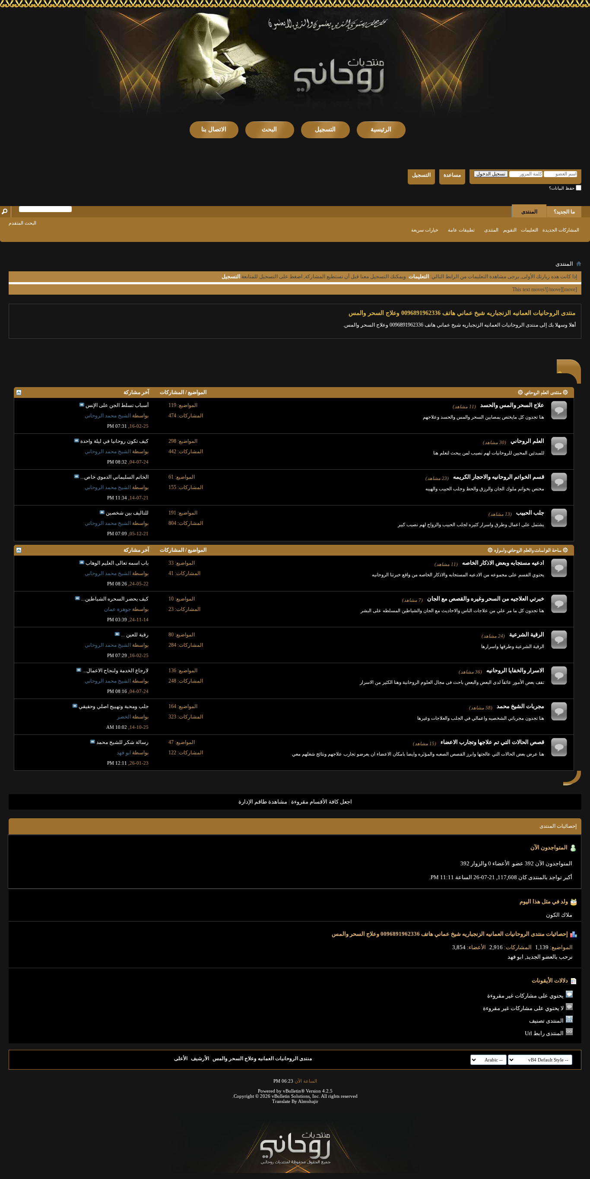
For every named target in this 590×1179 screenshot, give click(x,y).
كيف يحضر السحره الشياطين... (115, 599)
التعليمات (529, 229)
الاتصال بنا (213, 129)
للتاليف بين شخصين (127, 513)
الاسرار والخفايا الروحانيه (515, 670)
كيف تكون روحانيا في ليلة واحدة (114, 441)
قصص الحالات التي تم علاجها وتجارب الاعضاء (492, 742)
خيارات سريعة (424, 229)
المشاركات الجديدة (560, 229)
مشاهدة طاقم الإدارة (262, 801)
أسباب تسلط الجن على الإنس (117, 405)
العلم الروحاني (527, 441)
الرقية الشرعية (526, 634)
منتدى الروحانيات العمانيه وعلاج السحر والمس (262, 1058)
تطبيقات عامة (461, 229)
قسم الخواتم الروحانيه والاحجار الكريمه (498, 477)
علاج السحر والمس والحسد (512, 405)
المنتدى (529, 212)
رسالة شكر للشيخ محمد (122, 742)
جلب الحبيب (530, 512)
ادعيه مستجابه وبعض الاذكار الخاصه (503, 562)
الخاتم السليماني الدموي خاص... (114, 477)
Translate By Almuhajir (295, 1101)
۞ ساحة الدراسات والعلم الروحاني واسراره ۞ (528, 550)
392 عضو (523, 863)
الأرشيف (200, 1058)
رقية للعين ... (135, 635)
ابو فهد (515, 956)
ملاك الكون (559, 915)
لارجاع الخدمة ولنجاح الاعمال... (115, 670)
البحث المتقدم (22, 223)
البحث (269, 129)
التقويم (510, 229)
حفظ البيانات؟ (562, 188)
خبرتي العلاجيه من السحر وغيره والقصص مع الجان (485, 598)
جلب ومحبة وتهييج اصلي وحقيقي (114, 706)
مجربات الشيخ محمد (520, 706)
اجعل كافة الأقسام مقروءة (321, 801)
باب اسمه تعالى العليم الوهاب (117, 563)
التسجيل (325, 129)
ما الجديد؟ (564, 212)
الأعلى (180, 1058)
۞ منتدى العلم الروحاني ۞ (543, 392)
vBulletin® (294, 1090)
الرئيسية (381, 129)
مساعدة (452, 175)
